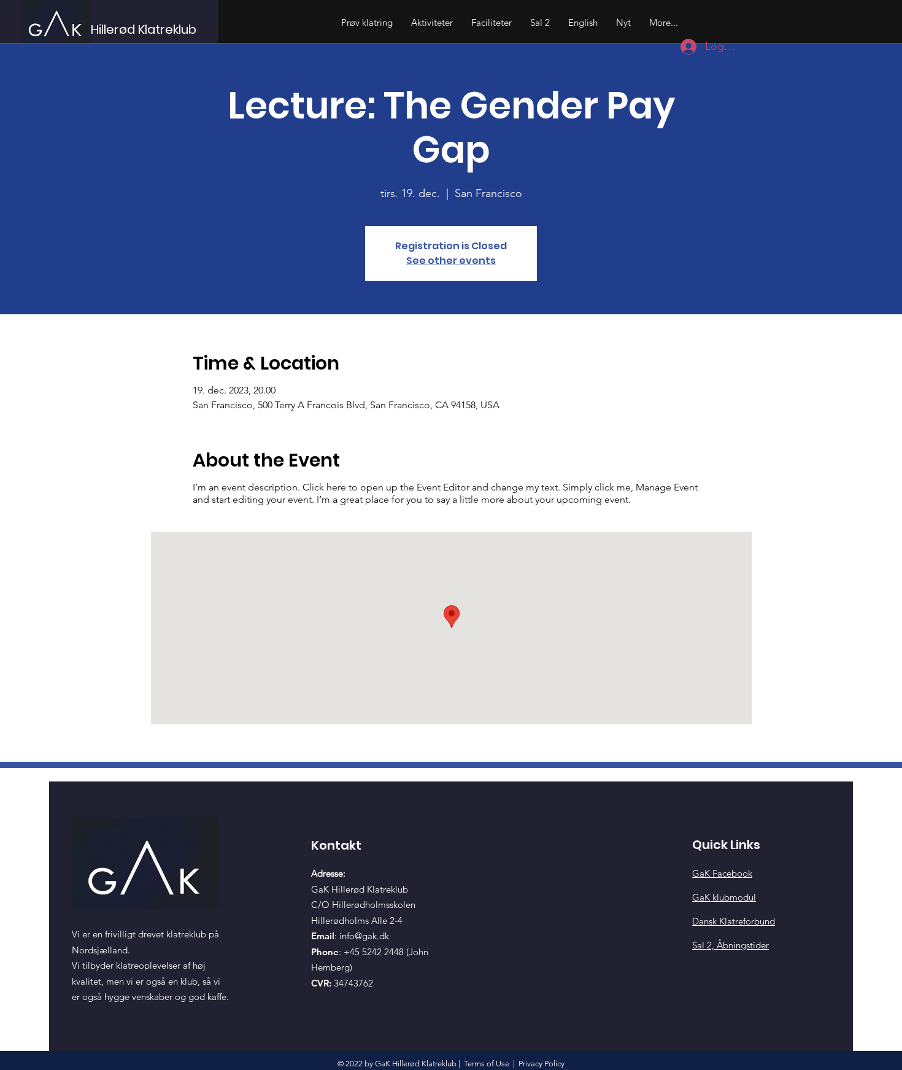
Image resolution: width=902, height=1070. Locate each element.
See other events (451, 261)
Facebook (722, 873)
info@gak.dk (364, 936)
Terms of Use (486, 1063)
